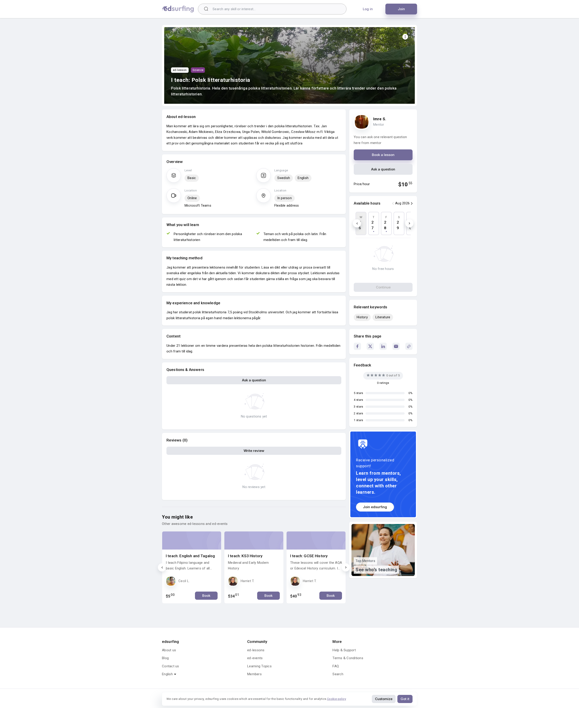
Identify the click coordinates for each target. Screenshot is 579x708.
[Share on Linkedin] (383, 346)
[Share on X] (370, 346)
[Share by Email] (396, 346)
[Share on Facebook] (357, 346)
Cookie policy (336, 698)
